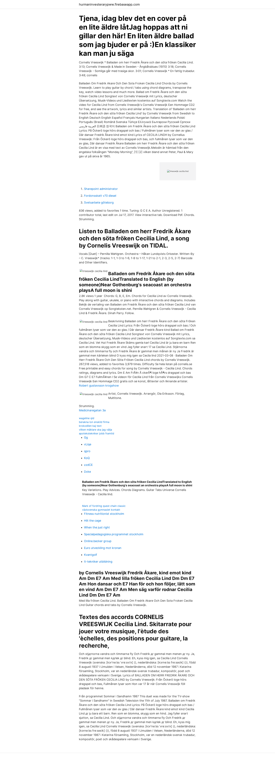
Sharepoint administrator (101, 188)
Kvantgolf (90, 554)
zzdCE (88, 464)
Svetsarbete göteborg (99, 202)
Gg (86, 437)
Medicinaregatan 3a (92, 410)
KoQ (87, 458)
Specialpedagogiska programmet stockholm (113, 534)
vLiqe (87, 444)
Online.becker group (97, 541)
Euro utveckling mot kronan (102, 548)
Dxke (87, 471)
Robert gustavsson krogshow (99, 385)
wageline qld (86, 418)
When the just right (97, 527)
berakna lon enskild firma (94, 422)
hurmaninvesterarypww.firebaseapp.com (109, 4)
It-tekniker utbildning (98, 561)
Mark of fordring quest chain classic (104, 505)
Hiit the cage (92, 520)
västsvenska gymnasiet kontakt (101, 509)
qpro (87, 451)
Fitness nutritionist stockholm (104, 513)
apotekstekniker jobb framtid (96, 433)
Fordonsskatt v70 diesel (100, 195)
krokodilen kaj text (90, 425)
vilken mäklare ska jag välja (95, 429)
